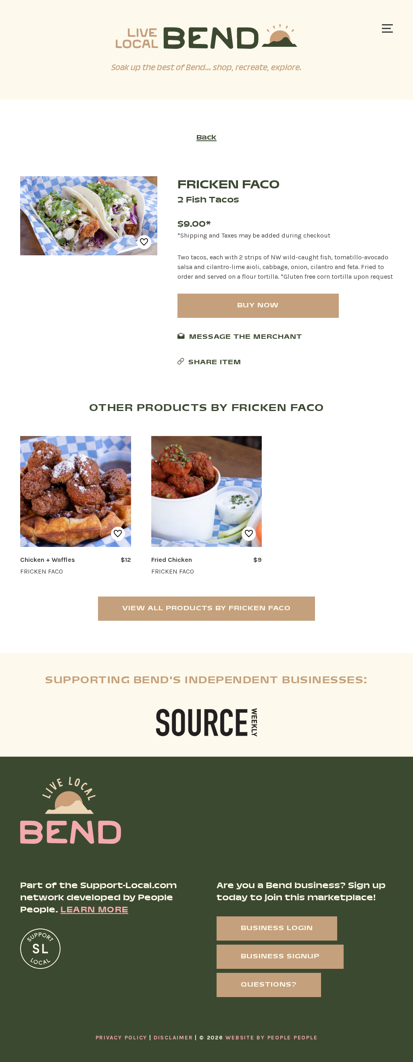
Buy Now (258, 305)
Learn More (94, 910)
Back (206, 138)
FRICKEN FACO (228, 185)
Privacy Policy (122, 1037)
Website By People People (271, 1037)
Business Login (277, 928)
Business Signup (280, 956)
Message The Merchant (245, 337)
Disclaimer (173, 1037)
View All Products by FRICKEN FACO (206, 608)
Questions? (269, 985)
